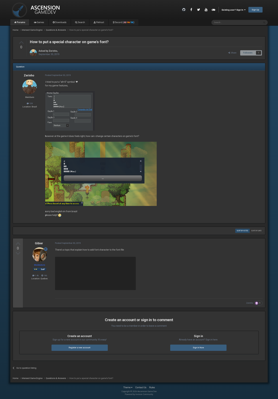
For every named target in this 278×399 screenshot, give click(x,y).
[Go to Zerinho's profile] (33, 52)
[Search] (264, 22)
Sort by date (256, 231)
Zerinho (53, 51)
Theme (127, 387)
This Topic (251, 22)
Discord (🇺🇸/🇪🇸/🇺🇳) (124, 22)
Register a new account (79, 347)
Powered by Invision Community (139, 394)
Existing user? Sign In (233, 10)
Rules (152, 387)
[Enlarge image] (70, 110)
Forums (20, 22)
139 (31, 103)
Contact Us (140, 387)
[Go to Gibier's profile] (39, 254)
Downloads (60, 22)
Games (40, 22)
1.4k (36, 275)
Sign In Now (198, 347)
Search (81, 22)
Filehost (100, 22)
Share (233, 53)
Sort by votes (242, 231)
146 (45, 275)
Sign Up (255, 10)
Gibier (39, 243)
